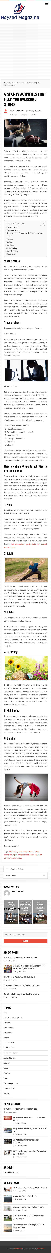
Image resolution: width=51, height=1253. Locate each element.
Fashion (6, 1038)
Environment (8, 1033)
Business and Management (13, 1017)
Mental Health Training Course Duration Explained (21, 994)
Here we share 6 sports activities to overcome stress (25, 234)
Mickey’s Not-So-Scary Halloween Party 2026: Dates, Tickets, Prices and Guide (29, 967)
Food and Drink (9, 1043)
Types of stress (13, 230)
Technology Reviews (11, 1083)
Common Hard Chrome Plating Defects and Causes (22, 985)
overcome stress (26, 851)
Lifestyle (6, 1063)
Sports (14, 83)
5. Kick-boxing (12, 251)
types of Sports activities (23, 854)
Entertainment (8, 1028)
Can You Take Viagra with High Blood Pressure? (30, 1187)
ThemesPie (18, 1249)
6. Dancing (11, 254)
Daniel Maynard (17, 111)
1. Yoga (10, 239)
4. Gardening (12, 248)
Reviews (6, 1068)
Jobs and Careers (9, 1058)
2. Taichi (10, 242)
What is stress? (13, 227)
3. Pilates (10, 245)
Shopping (7, 1073)
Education (7, 1023)
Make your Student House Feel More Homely (28, 1207)
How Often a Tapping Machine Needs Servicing (20, 957)
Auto (5, 1012)
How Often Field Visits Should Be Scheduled (19, 977)
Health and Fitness (10, 1048)
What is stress (16, 858)
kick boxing (13, 851)
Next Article (11, 875)
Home (8, 83)
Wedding (7, 1093)
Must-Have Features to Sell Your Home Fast (28, 1215)
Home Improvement (10, 1053)
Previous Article (16, 869)
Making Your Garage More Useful (24, 1196)
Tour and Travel (9, 1088)
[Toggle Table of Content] (41, 224)
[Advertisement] (25, 50)
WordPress (41, 1249)
